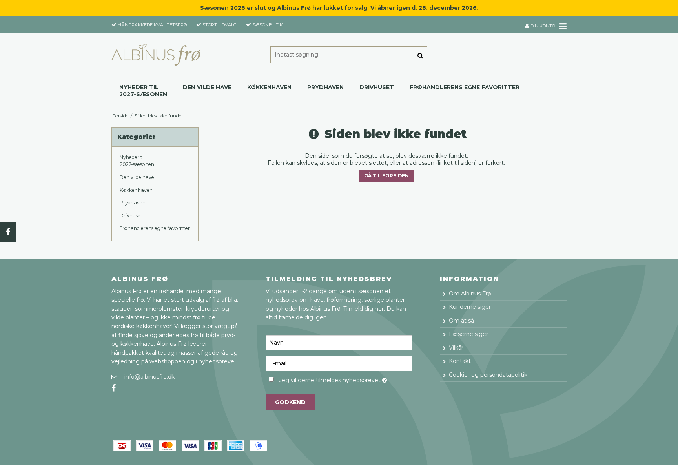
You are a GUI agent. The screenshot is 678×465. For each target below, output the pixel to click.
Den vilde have (207, 87)
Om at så (461, 320)
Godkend (290, 402)
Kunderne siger (470, 306)
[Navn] (339, 342)
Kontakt (460, 361)
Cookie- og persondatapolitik (488, 374)
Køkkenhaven (269, 87)
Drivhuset (376, 87)
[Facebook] (8, 232)
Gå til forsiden (386, 176)
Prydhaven (325, 87)
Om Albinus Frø (470, 293)
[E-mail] (339, 363)
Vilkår (456, 347)
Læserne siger (468, 333)
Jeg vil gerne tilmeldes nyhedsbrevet (345, 379)
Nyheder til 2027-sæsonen (143, 91)
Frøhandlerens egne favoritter (464, 87)
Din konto (542, 26)
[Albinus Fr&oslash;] (155, 55)
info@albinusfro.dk (149, 376)
